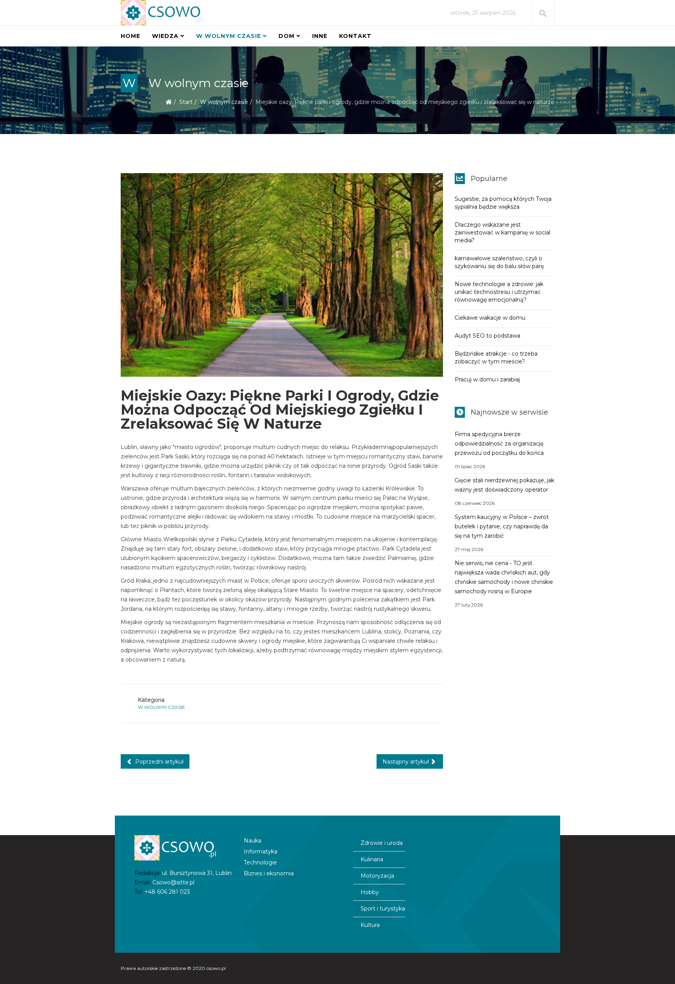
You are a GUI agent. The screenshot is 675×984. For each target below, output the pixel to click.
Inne (319, 35)
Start (186, 102)
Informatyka (260, 851)
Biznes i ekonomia (269, 873)
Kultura (370, 925)
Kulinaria (372, 859)
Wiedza (165, 35)
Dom (287, 35)
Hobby (370, 892)
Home (130, 35)
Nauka (252, 840)
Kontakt (355, 35)
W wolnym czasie (228, 35)
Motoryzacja (377, 875)
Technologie (260, 862)
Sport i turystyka (383, 908)
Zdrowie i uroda (382, 842)
